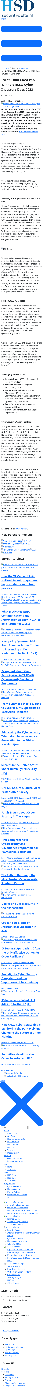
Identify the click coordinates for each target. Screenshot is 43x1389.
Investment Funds (15, 1224)
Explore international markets (20, 1249)
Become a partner (15, 1161)
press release (21, 528)
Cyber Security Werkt (16, 1238)
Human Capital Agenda (17, 1241)
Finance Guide (13, 1219)
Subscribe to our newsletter (15, 1300)
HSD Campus (13, 1144)
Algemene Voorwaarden (15, 1383)
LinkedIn (5, 1369)
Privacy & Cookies (12, 1377)
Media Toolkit (13, 1153)
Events (6, 1172)
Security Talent (13, 1230)
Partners (7, 1155)
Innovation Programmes (18, 1205)
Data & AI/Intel (13, 1192)
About (6, 1130)
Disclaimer (9, 1374)
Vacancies (11, 1150)
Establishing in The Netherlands (21, 1252)
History (10, 1147)
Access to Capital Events (17, 1221)
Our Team (11, 1136)
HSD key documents (16, 1139)
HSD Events (12, 1175)
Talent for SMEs (14, 1244)
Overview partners (15, 1158)
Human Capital (13, 1189)
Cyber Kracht (13, 1283)
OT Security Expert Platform (19, 1272)
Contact (7, 1197)
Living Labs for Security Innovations (22, 1213)
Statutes (8, 1380)
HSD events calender (14, 1347)
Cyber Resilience (14, 1186)
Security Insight (14, 1277)
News (6, 1164)
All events (11, 1180)
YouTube (5, 1372)
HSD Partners (13, 1141)
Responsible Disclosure (15, 1385)
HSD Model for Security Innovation (22, 1210)
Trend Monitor (13, 1266)
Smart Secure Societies (17, 1194)
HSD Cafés (11, 1178)
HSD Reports (12, 1280)
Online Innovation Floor (17, 1207)
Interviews (11, 1169)
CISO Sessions (13, 1274)
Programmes (9, 1183)
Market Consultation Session (19, 1255)
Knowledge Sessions (16, 1269)
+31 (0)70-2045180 (11, 1330)
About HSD (12, 1133)
